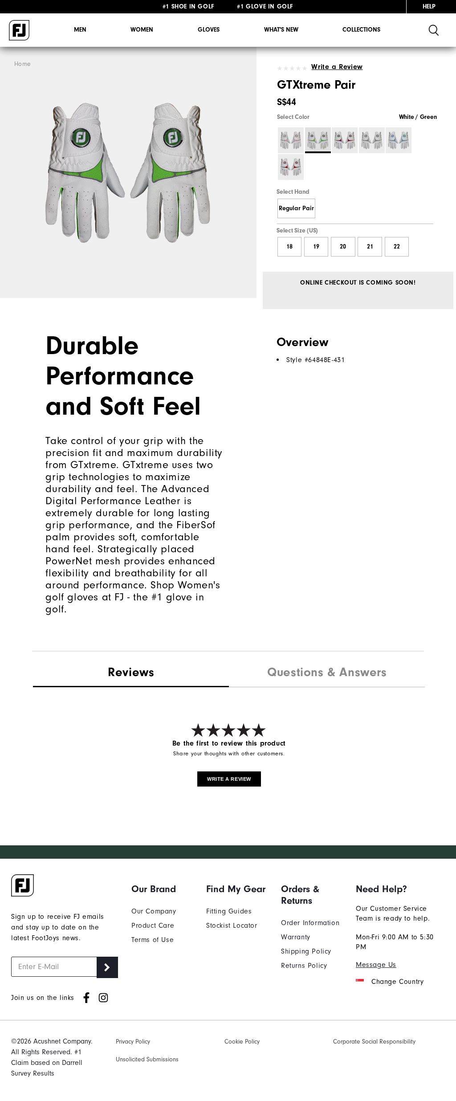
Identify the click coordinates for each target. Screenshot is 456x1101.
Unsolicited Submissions (147, 1059)
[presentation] (327, 673)
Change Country (397, 982)
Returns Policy (304, 966)
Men (80, 29)
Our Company (153, 911)
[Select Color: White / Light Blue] (398, 140)
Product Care (152, 926)
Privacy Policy (133, 1041)
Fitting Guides (229, 911)
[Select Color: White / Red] (291, 167)
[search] (434, 30)
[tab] (131, 673)
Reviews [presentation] (131, 672)
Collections (361, 29)
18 (289, 246)
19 (316, 246)
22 (397, 246)
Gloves (209, 29)
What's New (281, 29)
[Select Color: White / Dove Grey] (372, 140)
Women (141, 29)
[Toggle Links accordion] (162, 889)
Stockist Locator (231, 926)
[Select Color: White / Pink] (291, 140)
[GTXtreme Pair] (128, 172)
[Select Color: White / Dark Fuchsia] (345, 140)
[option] (128, 172)
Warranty (295, 937)
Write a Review (336, 66)
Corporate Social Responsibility (374, 1041)
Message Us (376, 965)
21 (370, 246)
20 (343, 246)
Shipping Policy (306, 951)
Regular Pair (296, 208)
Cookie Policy (242, 1041)
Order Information (310, 923)
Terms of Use (152, 940)
